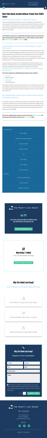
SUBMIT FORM (33, 393)
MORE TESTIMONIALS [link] (23, 229)
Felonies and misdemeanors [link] (23, 138)
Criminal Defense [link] (7, 129)
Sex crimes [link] (23, 159)
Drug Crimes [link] (23, 133)
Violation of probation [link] (23, 177)
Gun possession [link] (23, 170)
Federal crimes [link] (23, 149)
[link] (45, 7)
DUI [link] (23, 154)
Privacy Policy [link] (26, 432)
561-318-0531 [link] (33, 5)
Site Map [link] (19, 432)
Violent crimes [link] (8, 79)
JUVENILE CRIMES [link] (23, 143)
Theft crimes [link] (8, 80)
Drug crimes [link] (8, 75)
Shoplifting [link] (6, 173)
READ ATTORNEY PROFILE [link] (23, 262)
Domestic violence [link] (23, 188)
